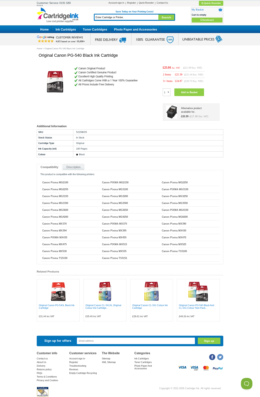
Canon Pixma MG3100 (115, 189)
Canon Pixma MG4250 (115, 216)
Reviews (73, 369)
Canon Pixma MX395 (114, 230)
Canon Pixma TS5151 (114, 258)
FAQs (39, 373)
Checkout (207, 19)
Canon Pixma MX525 (174, 244)
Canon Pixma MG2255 (55, 189)
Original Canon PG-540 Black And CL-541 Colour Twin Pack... (196, 306)
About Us (41, 362)
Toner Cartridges (95, 29)
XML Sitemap (109, 362)
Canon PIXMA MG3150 (175, 189)
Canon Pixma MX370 (54, 223)
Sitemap (106, 358)
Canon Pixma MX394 (54, 230)
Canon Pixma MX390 (174, 223)
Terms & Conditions (47, 376)
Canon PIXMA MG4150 (175, 210)
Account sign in (116, 3)
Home (44, 29)
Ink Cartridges (66, 29)
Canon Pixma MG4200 (55, 216)
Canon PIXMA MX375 (114, 223)
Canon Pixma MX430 (174, 230)
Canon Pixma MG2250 (175, 182)
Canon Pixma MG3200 (115, 196)
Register (131, 3)
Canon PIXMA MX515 (114, 244)
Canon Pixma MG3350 (55, 203)
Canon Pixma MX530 (54, 251)
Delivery (41, 366)
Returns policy (44, 369)
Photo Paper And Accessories (143, 367)
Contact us (42, 358)
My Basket (198, 9)
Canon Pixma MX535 (114, 251)
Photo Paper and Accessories (135, 29)
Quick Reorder (212, 3)
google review (61, 39)
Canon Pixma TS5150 (54, 258)
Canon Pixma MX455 (114, 237)
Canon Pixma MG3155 (55, 196)
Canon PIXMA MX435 (54, 237)
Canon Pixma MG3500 (115, 203)
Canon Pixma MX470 (174, 237)
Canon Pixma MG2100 (55, 182)
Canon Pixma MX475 (54, 244)
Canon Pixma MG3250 (175, 196)
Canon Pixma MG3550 (175, 203)
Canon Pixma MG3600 (55, 210)
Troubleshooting (77, 366)
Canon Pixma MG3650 (115, 210)
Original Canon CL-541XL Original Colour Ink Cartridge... (103, 306)
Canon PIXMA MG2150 (115, 182)
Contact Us (162, 3)
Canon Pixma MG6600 (175, 216)
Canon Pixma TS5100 (174, 251)
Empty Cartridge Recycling (83, 373)
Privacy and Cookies (47, 380)
